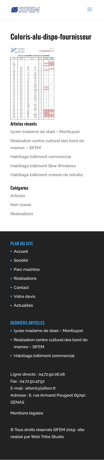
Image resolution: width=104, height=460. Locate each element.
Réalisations (21, 213)
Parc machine (27, 269)
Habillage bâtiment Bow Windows (43, 165)
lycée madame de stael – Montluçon (45, 131)
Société (21, 260)
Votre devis (24, 296)
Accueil (21, 251)
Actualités (23, 305)
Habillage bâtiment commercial (40, 156)
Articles (17, 195)
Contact (21, 287)
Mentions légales (26, 413)
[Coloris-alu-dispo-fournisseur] (32, 118)
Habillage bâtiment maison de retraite (46, 174)
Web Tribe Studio (47, 436)
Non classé (20, 204)
